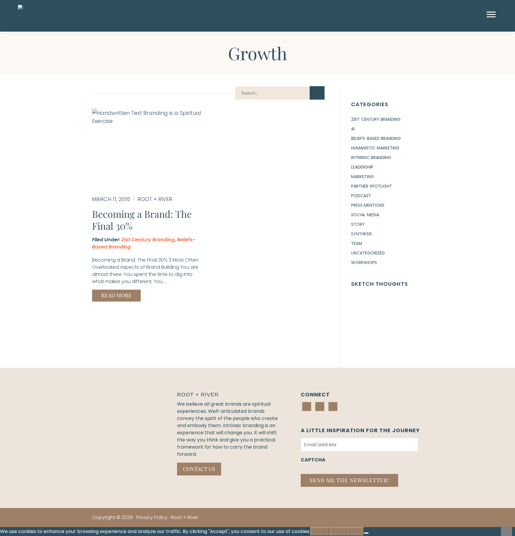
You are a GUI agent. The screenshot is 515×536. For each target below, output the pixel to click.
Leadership (362, 167)
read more (116, 295)
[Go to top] (506, 531)
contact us (199, 468)
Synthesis (361, 234)
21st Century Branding (148, 239)
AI (353, 129)
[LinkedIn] (306, 406)
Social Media (365, 215)
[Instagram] (319, 406)
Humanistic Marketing (375, 148)
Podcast (361, 196)
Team (356, 243)
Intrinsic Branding (371, 157)
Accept (320, 531)
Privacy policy (347, 531)
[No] (366, 533)
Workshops (364, 262)
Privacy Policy (151, 517)
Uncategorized (368, 253)
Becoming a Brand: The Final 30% (142, 219)
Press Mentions (367, 205)
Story (358, 224)
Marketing (362, 177)
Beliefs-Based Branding (376, 138)
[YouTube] (332, 406)
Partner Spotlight (371, 186)
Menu (492, 14)
